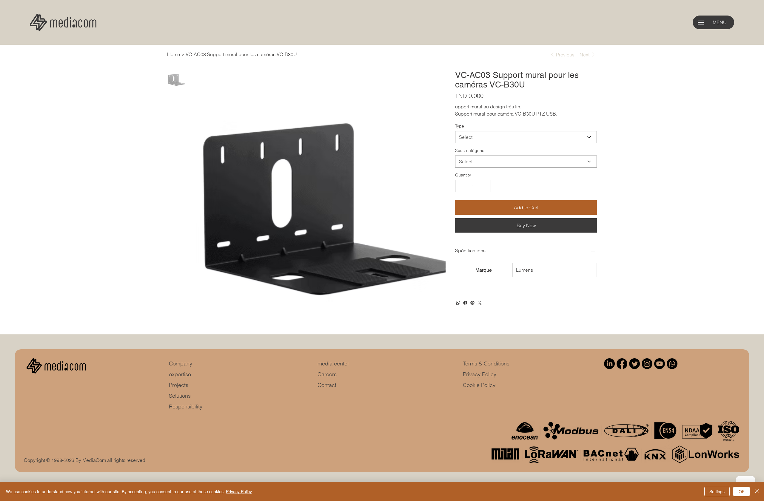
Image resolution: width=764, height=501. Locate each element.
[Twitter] (480, 303)
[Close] (756, 491)
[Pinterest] (472, 303)
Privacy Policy (479, 374)
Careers (327, 374)
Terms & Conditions (486, 363)
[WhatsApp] (458, 303)
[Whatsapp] (672, 363)
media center (333, 363)
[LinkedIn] (609, 363)
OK (742, 491)
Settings (717, 491)
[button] (701, 22)
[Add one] (485, 186)
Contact (327, 385)
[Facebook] (465, 303)
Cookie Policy (479, 385)
